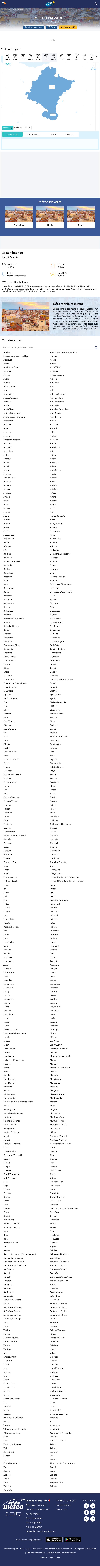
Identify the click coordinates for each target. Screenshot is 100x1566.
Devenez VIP (69, 27)
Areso (53, 443)
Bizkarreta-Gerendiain (13, 618)
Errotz (6, 755)
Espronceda (55, 763)
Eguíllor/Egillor (10, 698)
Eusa (5, 793)
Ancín (6, 405)
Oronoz (6, 1197)
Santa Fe (7, 1277)
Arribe (53, 481)
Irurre (6, 938)
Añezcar (7, 546)
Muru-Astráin (9, 1124)
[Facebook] (86, 1506)
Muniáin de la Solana (13, 1113)
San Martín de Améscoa (14, 1265)
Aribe (6, 455)
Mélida (53, 1132)
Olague (6, 1166)
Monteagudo (56, 1098)
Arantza (7, 424)
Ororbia (6, 1200)
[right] (96, 57)
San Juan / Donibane (59, 1261)
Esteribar (7, 770)
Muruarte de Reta (58, 1124)
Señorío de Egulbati (59, 1311)
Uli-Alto (54, 1356)
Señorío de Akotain (12, 1307)
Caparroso (8, 637)
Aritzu (53, 458)
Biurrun (53, 614)
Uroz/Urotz (8, 1383)
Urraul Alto (8, 1387)
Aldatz (6, 382)
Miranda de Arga (57, 1094)
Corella (6, 664)
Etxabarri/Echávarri (12, 774)
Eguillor (7, 694)
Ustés (53, 1406)
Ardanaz (54, 439)
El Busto (54, 706)
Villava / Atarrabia (11, 1433)
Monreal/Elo (9, 1098)
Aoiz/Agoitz (55, 413)
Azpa (52, 535)
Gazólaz (7, 850)
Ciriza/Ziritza (9, 656)
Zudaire (53, 1478)
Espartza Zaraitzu (11, 759)
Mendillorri (8, 1083)
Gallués (7, 827)
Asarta (53, 504)
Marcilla (53, 1063)
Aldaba (53, 378)
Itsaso (53, 942)
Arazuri (53, 428)
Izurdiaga (7, 957)
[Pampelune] (49, 86)
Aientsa (7, 371)
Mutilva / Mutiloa (11, 1132)
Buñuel (6, 630)
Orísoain (54, 1204)
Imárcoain (54, 915)
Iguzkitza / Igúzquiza (59, 900)
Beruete (54, 603)
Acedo (53, 359)
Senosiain (54, 1299)
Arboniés (7, 436)
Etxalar (53, 774)
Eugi (5, 789)
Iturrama (7, 949)
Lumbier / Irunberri (59, 1048)
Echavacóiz (8, 690)
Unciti (6, 1364)
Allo (52, 386)
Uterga (6, 1410)
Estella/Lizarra (56, 767)
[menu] (4, 4)
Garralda (54, 835)
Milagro (7, 1090)
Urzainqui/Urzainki (11, 1398)
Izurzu (52, 957)
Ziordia (53, 1459)
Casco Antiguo (57, 641)
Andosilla (54, 405)
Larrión (53, 991)
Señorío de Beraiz (11, 1311)
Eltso (52, 721)
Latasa (6, 995)
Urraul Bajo (55, 1387)
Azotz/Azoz (8, 535)
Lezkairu (54, 1025)
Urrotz (6, 1395)
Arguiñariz (8, 451)
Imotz (6, 915)
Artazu (6, 496)
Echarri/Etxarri (10, 687)
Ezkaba (53, 797)
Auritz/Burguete (57, 515)
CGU (22, 1548)
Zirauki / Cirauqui (11, 1463)
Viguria (6, 1425)
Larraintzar (55, 984)
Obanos (53, 1151)
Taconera (54, 1326)
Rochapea (54, 1238)
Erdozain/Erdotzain (58, 736)
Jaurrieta (54, 961)
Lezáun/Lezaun (10, 1029)
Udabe (53, 1353)
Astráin (6, 512)
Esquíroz (7, 767)
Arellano (7, 443)
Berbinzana (8, 588)
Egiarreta (54, 690)
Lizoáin (6, 1037)
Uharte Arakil (9, 1356)
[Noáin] (49, 88)
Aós (5, 550)
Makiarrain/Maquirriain (60, 1056)
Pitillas (53, 1223)
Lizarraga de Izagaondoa (14, 1033)
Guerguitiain (56, 869)
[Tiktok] (92, 1519)
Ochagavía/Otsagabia (13, 1155)
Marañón (7, 1063)
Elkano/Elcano (56, 713)
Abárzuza (7, 359)
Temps (6, 127)
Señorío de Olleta (58, 1315)
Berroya (53, 599)
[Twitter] (92, 1506)
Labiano (53, 968)
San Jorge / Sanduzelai (13, 1261)
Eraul (5, 736)
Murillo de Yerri (57, 1117)
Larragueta (8, 984)
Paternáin (54, 1219)
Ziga (5, 1459)
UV (25, 127)
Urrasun (54, 1383)
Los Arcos (54, 1041)
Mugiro (53, 1109)
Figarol (6, 808)
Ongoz (6, 1185)
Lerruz (6, 1018)
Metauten (7, 1086)
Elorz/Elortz (8, 721)
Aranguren (8, 420)
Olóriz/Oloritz (56, 1181)
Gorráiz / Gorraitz (58, 862)
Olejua (53, 1174)
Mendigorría (55, 1079)
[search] (96, 4)
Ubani (52, 1349)
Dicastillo (7, 675)
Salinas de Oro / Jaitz (59, 1254)
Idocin (6, 892)
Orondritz (54, 1193)
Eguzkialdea (55, 694)
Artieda (53, 500)
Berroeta (7, 599)
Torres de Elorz (57, 1337)
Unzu (5, 1368)
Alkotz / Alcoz (9, 386)
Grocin (6, 869)
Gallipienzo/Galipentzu (60, 824)
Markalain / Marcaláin (60, 1067)
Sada (5, 1246)
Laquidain (7, 980)
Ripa (5, 1238)
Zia (51, 1455)
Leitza (6, 1006)
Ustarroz (7, 1406)
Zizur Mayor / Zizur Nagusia (62, 1463)
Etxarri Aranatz (10, 782)
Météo (3, 9)
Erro (52, 751)
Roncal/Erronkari (11, 1242)
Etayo (52, 770)
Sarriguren (8, 1292)
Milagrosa (54, 1090)
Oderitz (6, 1159)
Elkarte (6, 717)
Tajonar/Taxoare (57, 1330)
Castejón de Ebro (11, 645)
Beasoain (7, 576)
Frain (52, 812)
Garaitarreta (9, 831)
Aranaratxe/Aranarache (14, 417)
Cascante (7, 641)
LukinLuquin (9, 1048)
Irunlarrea (54, 930)
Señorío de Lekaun (12, 1315)
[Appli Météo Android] (72, 1540)
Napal (6, 1136)
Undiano (54, 1364)
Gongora (7, 858)
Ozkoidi (53, 1216)
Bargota (53, 565)
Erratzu (6, 748)
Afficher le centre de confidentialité (62, 1553)
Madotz (53, 1052)
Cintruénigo (55, 652)
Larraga (53, 980)
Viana (52, 1421)
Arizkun (7, 462)
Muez (52, 1105)
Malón (53, 1060)
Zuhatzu (7, 1486)
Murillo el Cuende (11, 1120)
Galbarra (54, 820)
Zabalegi (54, 1436)
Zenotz (6, 1455)
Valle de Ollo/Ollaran (13, 1417)
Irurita (6, 934)
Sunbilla (54, 1322)
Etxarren (54, 778)
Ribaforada (55, 1235)
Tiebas (6, 1334)
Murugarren (8, 1128)
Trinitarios (55, 1341)
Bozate (6, 622)
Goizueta (7, 854)
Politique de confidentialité (85, 1548)
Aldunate (54, 382)
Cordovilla (55, 660)
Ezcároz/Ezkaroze (11, 797)
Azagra (53, 527)
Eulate (53, 789)
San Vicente (9, 1269)
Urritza (6, 1391)
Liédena (53, 1037)
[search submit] (96, 348)
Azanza (6, 531)
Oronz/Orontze (57, 1197)
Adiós (6, 363)
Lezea (6, 1025)
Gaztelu (53, 847)
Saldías (53, 1250)
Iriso (5, 930)
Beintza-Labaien (57, 576)
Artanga (7, 493)
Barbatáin (7, 565)
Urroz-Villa (55, 1395)
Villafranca (55, 1425)
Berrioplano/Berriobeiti (61, 591)
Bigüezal (7, 614)
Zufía (5, 1482)
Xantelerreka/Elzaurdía (60, 1433)
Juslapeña (54, 965)
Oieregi (6, 1162)
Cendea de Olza (57, 649)
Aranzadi (54, 424)
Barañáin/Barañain (11, 561)
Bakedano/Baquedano (60, 553)
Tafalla (6, 1330)
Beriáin (6, 591)
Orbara (6, 1189)
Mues (6, 1105)
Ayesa (6, 527)
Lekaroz (7, 1010)
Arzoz (6, 504)
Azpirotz (7, 542)
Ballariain (7, 557)
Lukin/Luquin (56, 1044)
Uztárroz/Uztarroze (59, 1414)
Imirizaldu (54, 911)
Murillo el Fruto (57, 1120)
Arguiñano (55, 447)
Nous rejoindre (33, 1522)
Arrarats (7, 481)
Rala (52, 1231)
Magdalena (8, 1056)
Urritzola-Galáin (57, 1391)
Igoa (5, 900)
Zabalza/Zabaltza (57, 1440)
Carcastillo (55, 637)
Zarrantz (54, 1452)
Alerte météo (33, 1513)
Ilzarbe (6, 911)
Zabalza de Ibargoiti (12, 1444)
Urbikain (7, 1372)
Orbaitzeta (55, 1185)
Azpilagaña (8, 538)
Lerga (52, 1014)
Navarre (15, 9)
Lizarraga (54, 1029)
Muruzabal (55, 1128)
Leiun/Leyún (56, 1006)
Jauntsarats (8, 961)
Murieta (7, 1117)
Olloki (6, 1181)
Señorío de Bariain (58, 1307)
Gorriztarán (55, 858)
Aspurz (6, 508)
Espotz (6, 763)
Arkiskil (7, 466)
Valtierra (54, 1417)
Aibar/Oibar (55, 367)
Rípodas (54, 1242)
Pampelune (8, 1219)
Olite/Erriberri (9, 1178)
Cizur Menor (9, 660)
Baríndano (8, 572)
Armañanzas (56, 470)
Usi (5, 1402)
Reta (5, 1235)
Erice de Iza (55, 740)
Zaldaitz (53, 1448)
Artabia (6, 489)
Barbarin (54, 561)
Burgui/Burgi (56, 622)
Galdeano (7, 824)
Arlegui (53, 466)
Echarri (53, 683)
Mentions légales (11, 1548)
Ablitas (53, 356)
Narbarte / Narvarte (59, 1136)
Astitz (53, 508)
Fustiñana (54, 816)
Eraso (6, 732)
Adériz (53, 363)
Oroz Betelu (55, 1200)
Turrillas (7, 1349)
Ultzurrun (7, 1360)
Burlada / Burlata (11, 626)
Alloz (5, 390)
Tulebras (54, 1345)
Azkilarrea (55, 531)
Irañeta (53, 926)
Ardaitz (53, 436)
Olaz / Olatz (55, 1170)
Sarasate (7, 1288)
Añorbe (53, 546)
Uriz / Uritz (55, 1379)
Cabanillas (55, 630)
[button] (49, 85)
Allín (52, 390)
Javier (6, 965)
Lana (5, 976)
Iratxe (52, 923)
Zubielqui (7, 1474)
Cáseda (53, 668)
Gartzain (54, 839)
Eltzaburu (7, 725)
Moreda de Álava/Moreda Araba (18, 1101)
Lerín (52, 1018)
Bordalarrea (55, 618)
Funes (6, 816)
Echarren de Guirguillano (15, 683)
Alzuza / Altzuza (10, 397)
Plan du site (37, 1548)
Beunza (53, 607)
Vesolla (6, 1421)
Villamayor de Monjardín (14, 1429)
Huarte (6, 885)
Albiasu (7, 378)
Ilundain (53, 907)
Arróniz (53, 485)
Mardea (6, 1067)
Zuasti (53, 1467)
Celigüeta (54, 645)
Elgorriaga (55, 709)
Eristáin (6, 744)
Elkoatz (53, 717)
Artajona (54, 489)
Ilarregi (6, 907)
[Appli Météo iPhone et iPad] (54, 1540)
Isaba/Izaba (8, 942)
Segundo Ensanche (12, 1299)
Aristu (53, 455)
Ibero (52, 885)
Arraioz (53, 474)
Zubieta (53, 1474)
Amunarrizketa (57, 401)
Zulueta (53, 1486)
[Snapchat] (86, 1512)
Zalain (53, 1444)
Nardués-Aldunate (59, 1139)
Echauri (53, 687)
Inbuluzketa (8, 919)
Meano (53, 1071)
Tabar (6, 1326)
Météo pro (61, 1509)
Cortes (53, 664)
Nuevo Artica (9, 1151)
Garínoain (54, 843)
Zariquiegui (8, 1452)
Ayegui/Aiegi (56, 523)
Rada (5, 1231)
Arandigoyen (56, 417)
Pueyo (53, 1227)
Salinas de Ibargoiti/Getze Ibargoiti (19, 1254)
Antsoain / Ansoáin (12, 413)
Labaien (7, 968)
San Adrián (55, 1257)
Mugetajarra (9, 1109)
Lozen (6, 1044)
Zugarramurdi (56, 1482)
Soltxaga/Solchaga (12, 1318)
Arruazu (7, 485)
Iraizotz (6, 923)
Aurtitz (6, 519)
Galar (5, 820)
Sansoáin (54, 1273)
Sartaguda (8, 1296)
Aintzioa (54, 371)
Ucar (5, 1353)
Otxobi (6, 1216)
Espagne (8, 9)
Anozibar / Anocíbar (59, 409)
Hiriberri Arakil (10, 881)
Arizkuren (54, 462)
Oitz (52, 1162)
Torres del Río (10, 1341)
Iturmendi (54, 945)
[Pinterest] (86, 1519)
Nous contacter (34, 1526)
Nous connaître (34, 1518)
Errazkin (53, 748)
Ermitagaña (55, 744)
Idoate (53, 888)
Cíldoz (6, 671)
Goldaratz (54, 854)
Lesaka (6, 1022)
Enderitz (54, 725)
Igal (51, 892)
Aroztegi (7, 474)
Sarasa (53, 1284)
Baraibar (54, 557)
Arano (53, 420)
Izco (52, 953)
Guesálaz (7, 873)
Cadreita (54, 633)
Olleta (53, 1178)
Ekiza (5, 706)
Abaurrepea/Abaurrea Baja (15, 356)
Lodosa (6, 1041)
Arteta (53, 496)
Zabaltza (7, 1440)
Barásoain (54, 569)
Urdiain (6, 1375)
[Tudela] (50, 114)
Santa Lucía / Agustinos (61, 1277)
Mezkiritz (54, 1086)
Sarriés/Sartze (56, 1292)
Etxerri (53, 786)
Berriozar (7, 595)
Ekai (5, 702)
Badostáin (54, 550)
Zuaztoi (6, 1471)
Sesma (6, 1303)
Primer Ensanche (11, 1227)
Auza (52, 519)
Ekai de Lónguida (58, 702)
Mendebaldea (9, 1079)
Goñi (5, 866)
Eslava (53, 755)
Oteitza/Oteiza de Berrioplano (64, 1208)
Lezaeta (53, 1022)
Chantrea (7, 652)
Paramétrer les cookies (36, 1553)
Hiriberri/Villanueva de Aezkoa (64, 877)
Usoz (52, 1402)
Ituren (6, 945)
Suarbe (53, 1318)
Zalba (5, 1448)
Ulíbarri (53, 1360)
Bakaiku (7, 553)
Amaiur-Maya (56, 397)
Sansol (6, 1273)
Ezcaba (53, 793)
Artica (6, 500)
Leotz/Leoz (8, 1014)
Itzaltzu (53, 949)
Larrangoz (8, 987)
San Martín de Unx (58, 1265)
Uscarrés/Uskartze (58, 1398)
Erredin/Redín (9, 751)
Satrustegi (55, 1296)
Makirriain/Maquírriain (13, 1060)
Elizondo (7, 713)
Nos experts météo (36, 1505)
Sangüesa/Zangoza (58, 1269)
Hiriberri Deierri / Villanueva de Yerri (67, 881)
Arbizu (53, 432)
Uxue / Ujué (55, 1410)
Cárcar (6, 668)
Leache (53, 999)
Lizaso (53, 1033)
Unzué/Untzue (56, 1368)
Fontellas (7, 812)
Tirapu (53, 1334)
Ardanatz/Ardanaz (11, 439)
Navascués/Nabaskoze (60, 1143)
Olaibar (53, 1166)
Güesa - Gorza (10, 877)
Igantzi (53, 896)
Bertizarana (8, 603)
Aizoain (6, 375)
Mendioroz (55, 1083)
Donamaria (8, 679)
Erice (5, 740)
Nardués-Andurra (11, 1143)
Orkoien (7, 1193)
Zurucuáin (7, 1490)
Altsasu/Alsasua (57, 394)
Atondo (6, 515)
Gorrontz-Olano (10, 862)
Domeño (54, 675)
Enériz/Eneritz (9, 729)
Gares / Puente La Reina (14, 835)
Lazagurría (8, 999)
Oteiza (6, 1212)
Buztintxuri (55, 626)
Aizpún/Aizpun (57, 375)
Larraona (54, 987)
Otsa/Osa (54, 1212)
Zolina (6, 1467)
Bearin (53, 572)
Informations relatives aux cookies (58, 1548)
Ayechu (6, 523)
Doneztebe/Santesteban (61, 679)
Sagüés (53, 1246)
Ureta (6, 1379)
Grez (52, 866)
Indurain (54, 919)
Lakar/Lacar (8, 972)
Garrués (7, 839)
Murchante (55, 1113)
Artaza (53, 493)
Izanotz (6, 953)
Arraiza (53, 477)
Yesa (5, 1436)
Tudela (6, 1345)
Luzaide (7, 1052)
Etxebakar (54, 782)
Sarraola (54, 1288)
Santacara (7, 1280)
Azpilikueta (55, 538)
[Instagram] (92, 1512)
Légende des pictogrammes (40, 1531)
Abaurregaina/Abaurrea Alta (63, 352)
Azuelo (53, 542)
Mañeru (7, 1071)
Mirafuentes (9, 1094)
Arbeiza (7, 432)
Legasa (53, 1003)
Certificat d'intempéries (38, 1509)
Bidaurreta (55, 611)
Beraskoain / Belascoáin (61, 584)
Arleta (6, 470)
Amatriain (8, 401)
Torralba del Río (10, 1337)
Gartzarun (8, 843)
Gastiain (7, 847)
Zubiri (6, 1478)
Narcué (6, 1139)
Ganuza (53, 827)
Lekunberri (55, 1010)
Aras (5, 428)
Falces (53, 805)
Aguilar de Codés (11, 367)
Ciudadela (54, 656)
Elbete (6, 709)
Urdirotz (54, 1375)
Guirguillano (56, 873)
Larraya (6, 991)
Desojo (53, 671)
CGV (28, 1548)
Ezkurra (53, 801)
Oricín (52, 1189)
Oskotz (6, 1208)
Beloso (53, 580)
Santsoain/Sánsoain (59, 1280)
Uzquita (7, 1414)
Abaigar (7, 352)
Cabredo (7, 633)
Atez (52, 512)
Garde (53, 831)
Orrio (5, 1204)
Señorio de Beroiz (58, 1303)
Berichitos (55, 588)
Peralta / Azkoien (11, 1223)
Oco (52, 1155)
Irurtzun (53, 938)
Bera (5, 584)
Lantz (52, 976)
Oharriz (53, 1159)
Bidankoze (8, 611)
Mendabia (7, 1075)
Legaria (6, 1003)
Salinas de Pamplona (13, 1257)
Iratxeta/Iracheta (11, 926)
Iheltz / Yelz (55, 904)
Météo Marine (63, 1505)
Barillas (7, 569)
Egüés (53, 698)
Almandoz (8, 394)
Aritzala (7, 458)
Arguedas (7, 447)
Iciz (4, 888)
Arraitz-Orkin (9, 477)
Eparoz (53, 729)
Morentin (54, 1101)
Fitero (53, 808)
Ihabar (6, 904)
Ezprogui (7, 805)
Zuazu (52, 1471)
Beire (5, 580)
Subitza (6, 1322)
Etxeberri (7, 786)
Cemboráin (8, 649)
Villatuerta (55, 1429)
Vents (16, 127)
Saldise (6, 1250)
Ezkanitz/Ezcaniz (10, 801)
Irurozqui (54, 934)
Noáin (52, 1147)
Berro (52, 595)
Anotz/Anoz (8, 409)
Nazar (6, 1147)
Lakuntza (54, 972)
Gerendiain (55, 850)
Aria (52, 451)
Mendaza (54, 1075)
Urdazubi (54, 1372)
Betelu (6, 607)
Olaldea (7, 1170)
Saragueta (8, 1284)
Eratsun (53, 732)
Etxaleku (7, 778)
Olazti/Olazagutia (11, 1174)
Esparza (53, 759)
